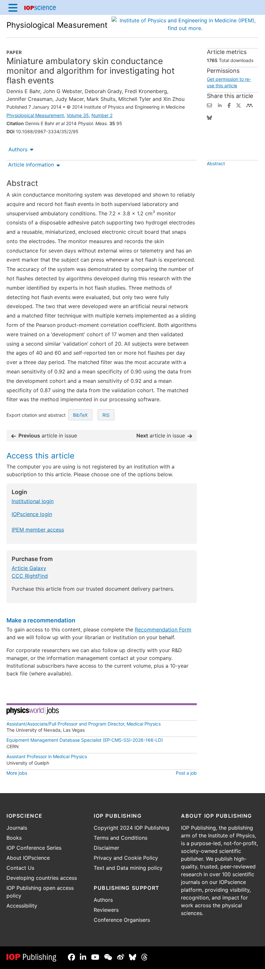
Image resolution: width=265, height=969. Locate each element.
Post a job (186, 773)
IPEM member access (38, 529)
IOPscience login (32, 514)
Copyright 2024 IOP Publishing (131, 827)
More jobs (16, 773)
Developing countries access (41, 878)
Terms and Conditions (120, 837)
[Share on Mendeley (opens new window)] (249, 105)
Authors (17, 149)
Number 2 (101, 115)
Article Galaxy (29, 568)
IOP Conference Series (33, 848)
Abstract (216, 163)
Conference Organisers (122, 920)
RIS (106, 415)
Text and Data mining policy (128, 868)
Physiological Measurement (57, 25)
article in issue (47, 435)
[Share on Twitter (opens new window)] (238, 105)
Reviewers (106, 910)
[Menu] (12, 7)
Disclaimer (106, 848)
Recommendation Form (163, 629)
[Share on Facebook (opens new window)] (229, 105)
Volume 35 (78, 115)
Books (14, 837)
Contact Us (20, 868)
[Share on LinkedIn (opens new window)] (219, 105)
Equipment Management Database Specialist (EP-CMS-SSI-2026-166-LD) (84, 740)
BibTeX (80, 415)
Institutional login (33, 501)
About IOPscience (28, 858)
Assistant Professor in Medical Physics (46, 756)
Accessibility (21, 905)
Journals (16, 827)
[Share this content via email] (209, 105)
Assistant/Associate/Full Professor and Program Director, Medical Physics (83, 724)
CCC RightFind (30, 576)
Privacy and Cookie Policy (126, 858)
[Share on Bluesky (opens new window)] (209, 117)
